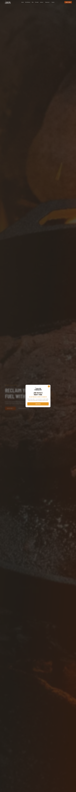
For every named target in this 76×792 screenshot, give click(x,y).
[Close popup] (49, 386)
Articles (41, 2)
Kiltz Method (27, 2)
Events (53, 2)
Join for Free (38, 403)
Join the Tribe (68, 2)
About (22, 2)
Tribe (32, 2)
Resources (47, 2)
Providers (37, 2)
